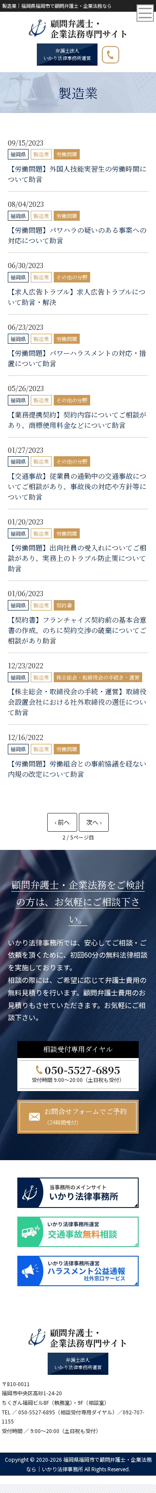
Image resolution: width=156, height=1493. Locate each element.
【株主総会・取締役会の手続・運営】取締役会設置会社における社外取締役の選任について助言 (77, 702)
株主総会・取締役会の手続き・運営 (98, 677)
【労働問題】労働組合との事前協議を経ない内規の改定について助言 (77, 769)
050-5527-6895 (118, 53)
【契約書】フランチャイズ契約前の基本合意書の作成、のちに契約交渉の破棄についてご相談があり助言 (77, 630)
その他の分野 (72, 277)
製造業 (41, 154)
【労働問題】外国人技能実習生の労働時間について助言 (77, 174)
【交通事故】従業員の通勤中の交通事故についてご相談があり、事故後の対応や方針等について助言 (77, 486)
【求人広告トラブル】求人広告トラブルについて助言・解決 (77, 297)
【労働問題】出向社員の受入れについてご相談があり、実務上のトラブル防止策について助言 (77, 558)
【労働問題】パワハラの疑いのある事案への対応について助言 (77, 235)
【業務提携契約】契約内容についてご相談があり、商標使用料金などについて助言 (77, 420)
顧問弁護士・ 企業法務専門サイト (89, 28)
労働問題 (66, 154)
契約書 (64, 605)
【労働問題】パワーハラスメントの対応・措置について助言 (77, 358)
